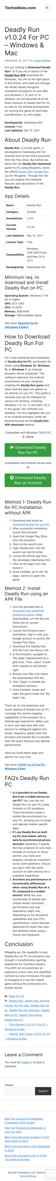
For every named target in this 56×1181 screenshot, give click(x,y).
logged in (27, 1062)
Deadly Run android (37, 1000)
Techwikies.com (20, 7)
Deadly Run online (30, 1015)
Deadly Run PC (14, 1019)
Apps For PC (16, 996)
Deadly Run (16, 1000)
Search (9, 1085)
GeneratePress (28, 1175)
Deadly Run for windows (24, 1010)
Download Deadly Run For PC (30, 450)
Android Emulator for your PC (31, 524)
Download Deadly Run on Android (30, 480)
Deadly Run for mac (17, 1005)
